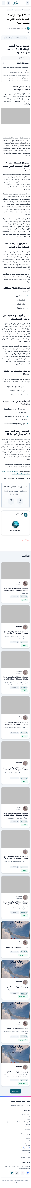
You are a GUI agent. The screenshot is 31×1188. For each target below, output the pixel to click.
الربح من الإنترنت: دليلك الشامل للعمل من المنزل (18, 1122)
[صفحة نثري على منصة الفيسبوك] (28, 1173)
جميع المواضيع (26, 1115)
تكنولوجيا (27, 1129)
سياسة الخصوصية (25, 1157)
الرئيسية (27, 1138)
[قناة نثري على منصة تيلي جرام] (12, 1173)
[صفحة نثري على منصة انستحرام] (22, 1173)
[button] (15, 63)
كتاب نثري (27, 1143)
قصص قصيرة (26, 10)
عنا (29, 1141)
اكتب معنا (27, 1145)
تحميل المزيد (15, 1091)
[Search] (8, 3)
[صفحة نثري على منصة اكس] (17, 1173)
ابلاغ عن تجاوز (23, 540)
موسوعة (14, 474)
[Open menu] (3, 3)
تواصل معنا (27, 1155)
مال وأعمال (27, 1127)
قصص (23, 600)
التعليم (28, 1124)
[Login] (27, 3)
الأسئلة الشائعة (26, 1150)
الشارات (28, 1153)
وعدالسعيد (19, 583)
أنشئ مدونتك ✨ (25, 1148)
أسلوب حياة (27, 1117)
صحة (28, 1119)
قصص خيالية (18, 10)
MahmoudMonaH (16, 530)
